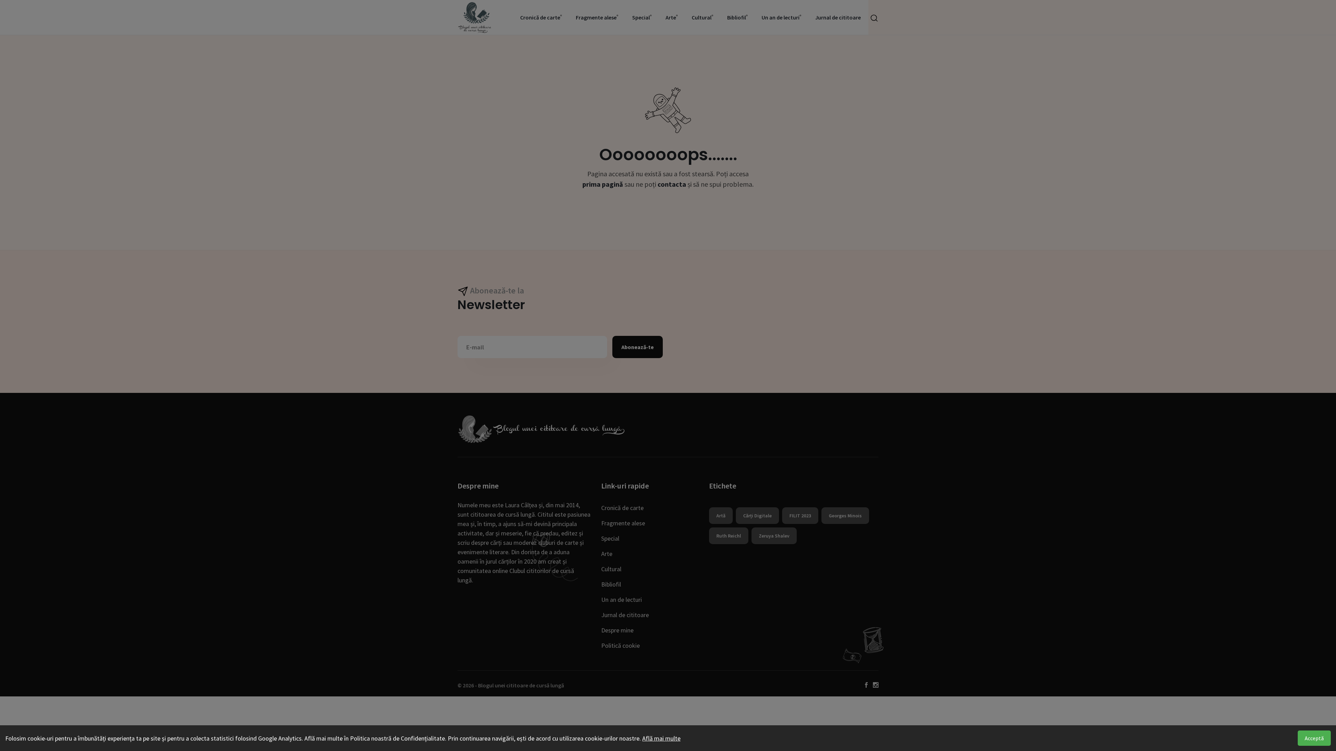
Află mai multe (661, 738)
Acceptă (1314, 738)
